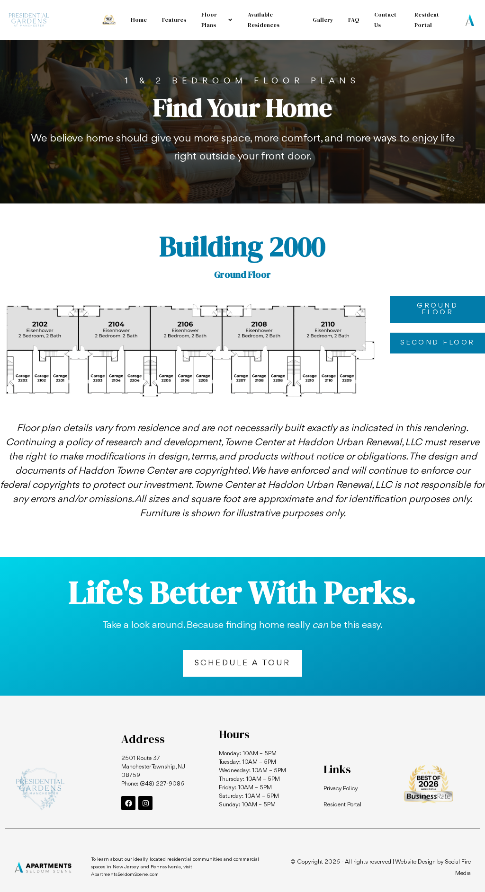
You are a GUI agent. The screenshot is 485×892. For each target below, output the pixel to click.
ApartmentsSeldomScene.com (125, 874)
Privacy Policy (340, 789)
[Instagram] (145, 803)
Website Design (415, 862)
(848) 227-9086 (162, 784)
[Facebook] (128, 803)
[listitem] (43, 328)
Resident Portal (342, 805)
